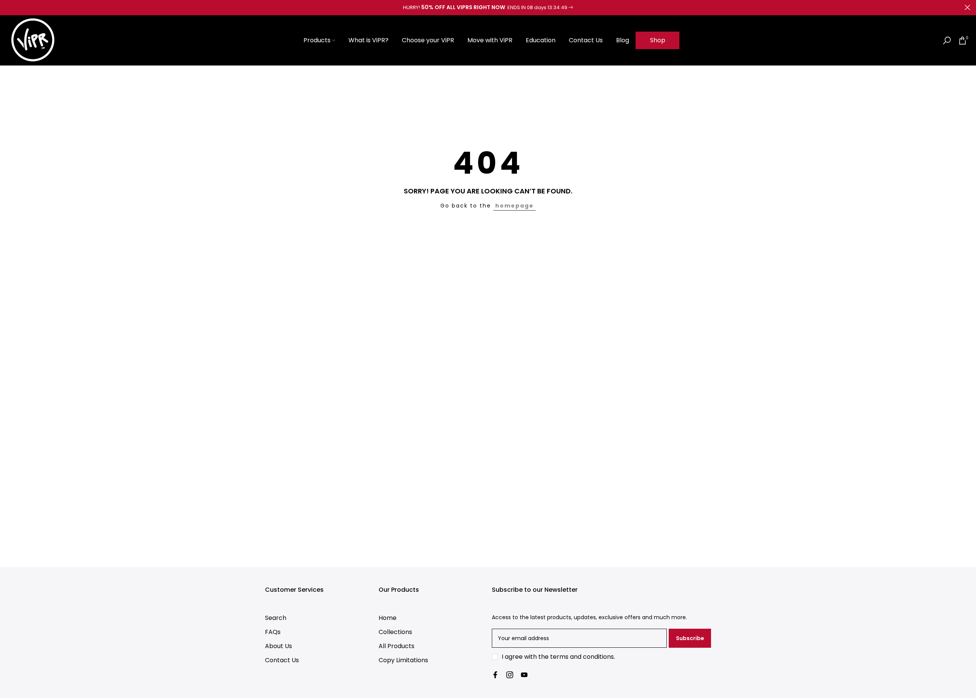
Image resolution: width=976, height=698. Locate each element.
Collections (395, 632)
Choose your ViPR (428, 40)
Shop (657, 40)
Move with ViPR (489, 40)
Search (275, 617)
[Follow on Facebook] (495, 674)
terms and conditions (582, 656)
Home (387, 617)
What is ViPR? (368, 40)
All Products (396, 646)
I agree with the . (558, 656)
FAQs (273, 632)
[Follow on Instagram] (509, 674)
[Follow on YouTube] (524, 674)
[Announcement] (488, 7)
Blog (622, 40)
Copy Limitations (403, 660)
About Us (278, 646)
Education (540, 40)
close (8, 7)
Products (317, 40)
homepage (514, 205)
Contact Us (586, 40)
